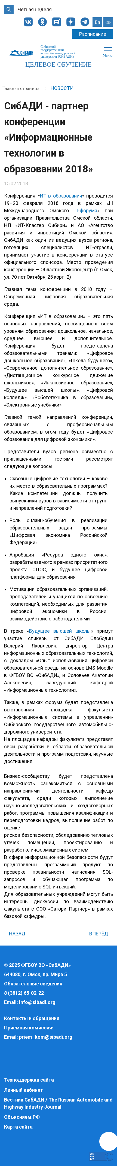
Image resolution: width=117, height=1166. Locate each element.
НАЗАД (16, 934)
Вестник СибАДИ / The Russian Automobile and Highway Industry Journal (58, 1103)
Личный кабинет (23, 1090)
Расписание (92, 34)
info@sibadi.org (37, 1002)
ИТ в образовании (61, 196)
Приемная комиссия (28, 1027)
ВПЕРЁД (99, 934)
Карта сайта (18, 1127)
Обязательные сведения (33, 984)
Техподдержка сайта (29, 1080)
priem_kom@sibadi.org (45, 1037)
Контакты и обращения (31, 1018)
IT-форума (85, 210)
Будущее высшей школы (60, 631)
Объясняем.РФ (22, 1117)
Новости (62, 88)
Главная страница (21, 88)
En (97, 22)
